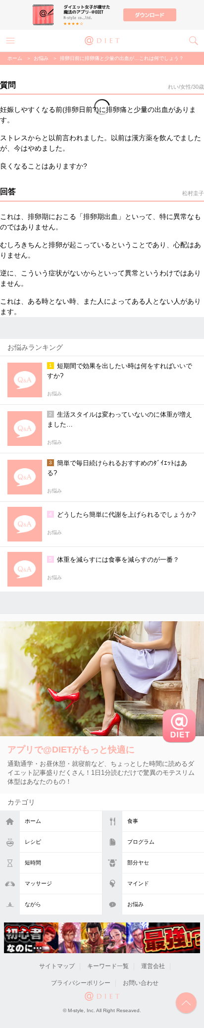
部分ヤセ (138, 863)
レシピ (33, 842)
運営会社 (153, 966)
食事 (132, 821)
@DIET (102, 39)
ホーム (33, 821)
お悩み (135, 904)
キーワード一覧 (108, 966)
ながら (33, 904)
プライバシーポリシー (80, 982)
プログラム (140, 842)
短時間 (33, 863)
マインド (138, 883)
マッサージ (38, 883)
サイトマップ (57, 966)
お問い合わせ (140, 982)
